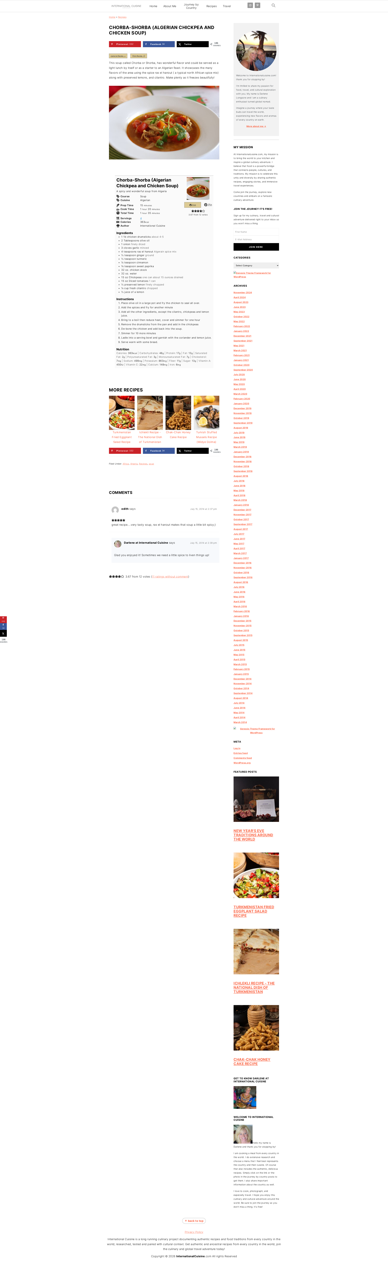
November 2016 (243, 567)
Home (153, 6)
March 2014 (240, 722)
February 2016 (242, 611)
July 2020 (239, 374)
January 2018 (241, 505)
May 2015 (239, 654)
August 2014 (241, 698)
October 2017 (241, 519)
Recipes (211, 6)
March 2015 (240, 664)
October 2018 (241, 466)
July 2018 (239, 481)
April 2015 (239, 659)
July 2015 (239, 645)
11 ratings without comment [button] (170, 576)
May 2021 (239, 345)
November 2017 (243, 514)
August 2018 (241, 476)
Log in (237, 748)
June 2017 (239, 538)
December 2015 (242, 620)
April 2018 (239, 495)
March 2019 (240, 447)
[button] (192, 211)
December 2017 (242, 509)
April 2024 (240, 297)
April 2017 (239, 548)
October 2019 (241, 418)
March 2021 (240, 350)
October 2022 (241, 316)
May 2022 (239, 321)
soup (151, 463)
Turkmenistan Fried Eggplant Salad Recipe (254, 911)
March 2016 (240, 606)
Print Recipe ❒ (138, 56)
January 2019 (241, 451)
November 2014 (243, 683)
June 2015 (239, 650)
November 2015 (243, 625)
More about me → (256, 126)
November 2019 (243, 413)
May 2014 (239, 712)
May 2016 (239, 596)
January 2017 (241, 558)
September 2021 (243, 340)
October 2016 (241, 572)
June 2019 (240, 437)
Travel (227, 6)
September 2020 (243, 369)
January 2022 (241, 331)
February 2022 (242, 326)
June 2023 (240, 307)
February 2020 (242, 398)
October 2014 (241, 688)
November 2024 (243, 292)
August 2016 (241, 582)
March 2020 (240, 394)
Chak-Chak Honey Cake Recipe (252, 1061)
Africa (126, 463)
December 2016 (243, 563)
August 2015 (241, 640)
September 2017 (243, 524)
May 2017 (239, 543)
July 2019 (239, 432)
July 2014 (239, 703)
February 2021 (242, 355)
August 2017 (241, 529)
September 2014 (243, 693)
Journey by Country (191, 6)
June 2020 (240, 379)
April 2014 (239, 717)
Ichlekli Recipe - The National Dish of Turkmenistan (254, 987)
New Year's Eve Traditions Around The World (253, 835)
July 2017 (239, 534)
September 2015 (243, 635)
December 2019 (243, 408)
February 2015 (242, 669)
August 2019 (241, 427)
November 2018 (243, 461)
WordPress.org (242, 763)
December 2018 (243, 456)
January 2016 (241, 616)
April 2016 (239, 601)
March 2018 (240, 500)
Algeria (134, 463)
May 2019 (239, 442)
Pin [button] (209, 204)
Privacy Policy (194, 1232)
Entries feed (241, 753)
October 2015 (241, 630)
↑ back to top (194, 1220)
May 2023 (239, 311)
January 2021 (241, 360)
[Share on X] (3, 633)
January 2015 (241, 674)
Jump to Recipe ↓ (118, 56)
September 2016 (243, 577)
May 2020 (239, 384)
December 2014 (243, 679)
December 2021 (242, 336)
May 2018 (239, 490)
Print (194, 205)
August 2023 (241, 302)
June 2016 (240, 592)
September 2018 (243, 471)
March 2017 (240, 553)
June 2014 (240, 707)
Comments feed (243, 758)
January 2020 (241, 403)
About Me (169, 6)
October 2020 (241, 365)
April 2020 (240, 389)
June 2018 (240, 485)
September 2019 (243, 423)
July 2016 (239, 587)
